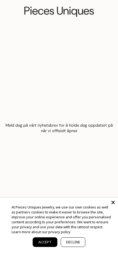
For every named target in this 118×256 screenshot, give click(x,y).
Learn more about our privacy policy (41, 231)
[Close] (113, 202)
